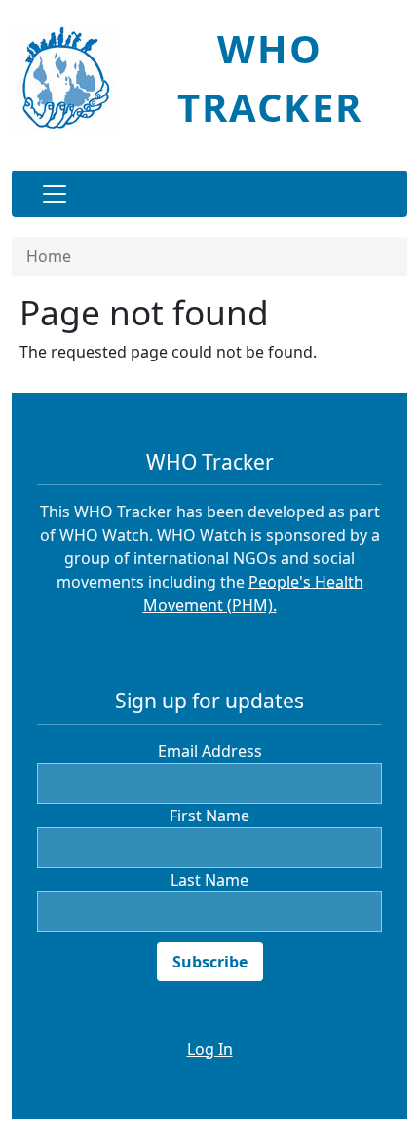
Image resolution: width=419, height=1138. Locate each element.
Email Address (210, 751)
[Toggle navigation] (54, 193)
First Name (209, 815)
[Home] (72, 78)
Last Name (209, 880)
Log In (210, 1049)
